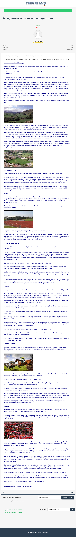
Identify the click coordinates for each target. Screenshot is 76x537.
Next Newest (16, 497)
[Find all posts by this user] (3, 492)
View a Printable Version (14, 510)
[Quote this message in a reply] (72, 492)
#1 (69, 56)
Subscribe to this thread (14, 512)
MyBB (46, 532)
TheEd (41, 56)
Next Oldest (7, 497)
